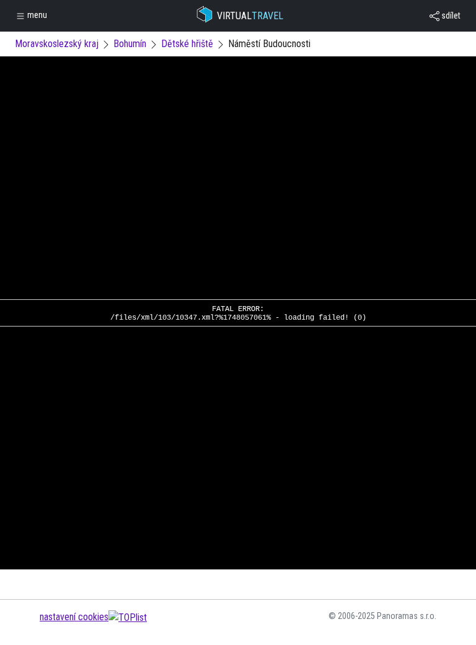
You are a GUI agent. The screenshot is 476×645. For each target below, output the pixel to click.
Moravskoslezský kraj (57, 44)
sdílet (450, 15)
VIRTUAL (250, 16)
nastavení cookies (74, 617)
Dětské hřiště (187, 44)
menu (36, 15)
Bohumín (129, 44)
